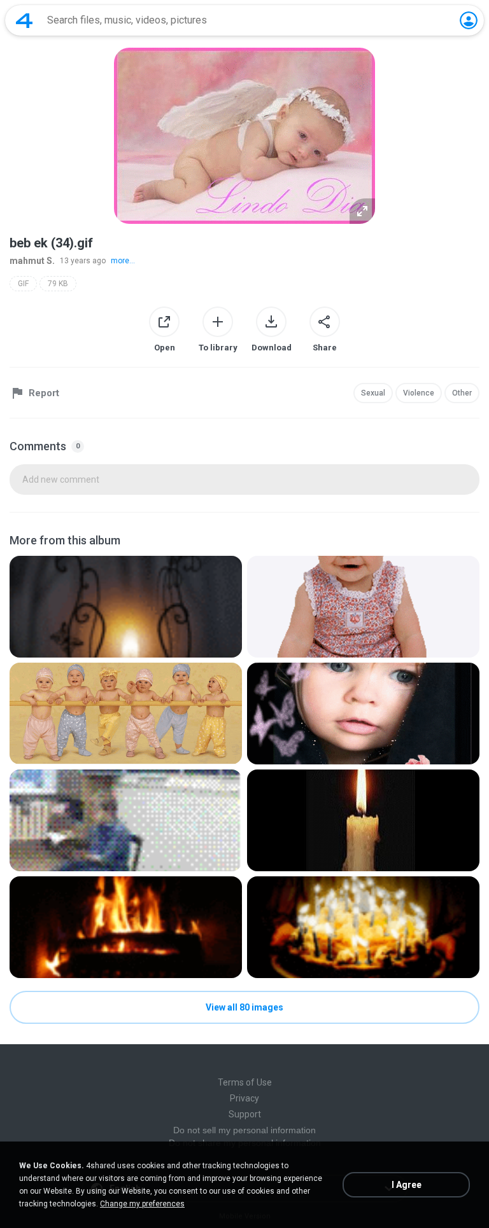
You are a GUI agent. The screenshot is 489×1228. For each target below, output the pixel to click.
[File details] (126, 607)
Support (245, 1114)
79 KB (58, 283)
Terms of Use (245, 1082)
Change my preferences (142, 1203)
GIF (23, 283)
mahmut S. (32, 261)
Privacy (244, 1098)
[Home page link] (24, 20)
